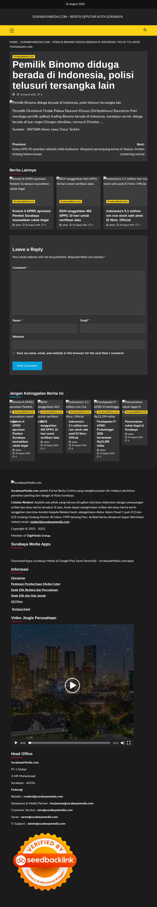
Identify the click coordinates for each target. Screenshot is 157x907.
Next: (112, 149)
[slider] (69, 743)
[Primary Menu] (13, 30)
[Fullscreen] (129, 743)
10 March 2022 (28, 94)
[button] (72, 685)
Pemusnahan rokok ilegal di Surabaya (134, 425)
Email (85, 320)
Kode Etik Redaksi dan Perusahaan (34, 589)
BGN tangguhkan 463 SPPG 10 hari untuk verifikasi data (75, 215)
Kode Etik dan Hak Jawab (28, 595)
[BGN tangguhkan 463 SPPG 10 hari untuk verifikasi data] (78, 191)
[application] (72, 685)
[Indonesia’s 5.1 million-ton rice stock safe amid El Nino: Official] (125, 191)
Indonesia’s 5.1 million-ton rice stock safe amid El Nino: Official (124, 215)
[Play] (16, 743)
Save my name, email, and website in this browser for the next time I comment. (70, 353)
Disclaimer (18, 578)
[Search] (145, 30)
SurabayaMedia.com (24, 56)
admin (18, 225)
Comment (20, 267)
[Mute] (122, 743)
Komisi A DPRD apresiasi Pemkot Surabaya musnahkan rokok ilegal (31, 215)
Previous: (45, 149)
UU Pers (17, 601)
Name (17, 320)
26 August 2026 (33, 225)
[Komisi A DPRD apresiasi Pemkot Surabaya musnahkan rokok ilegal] (32, 191)
